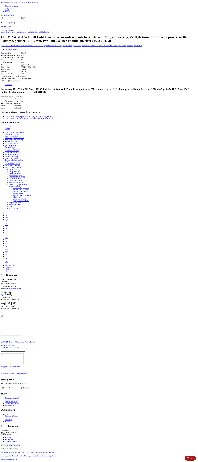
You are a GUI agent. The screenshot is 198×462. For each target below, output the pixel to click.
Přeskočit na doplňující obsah (28, 2)
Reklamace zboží (10, 405)
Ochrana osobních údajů (37, 452)
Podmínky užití (23, 452)
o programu (4, 367)
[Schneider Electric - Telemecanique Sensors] (18, 342)
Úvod (3, 32)
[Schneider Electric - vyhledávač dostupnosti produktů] (14, 373)
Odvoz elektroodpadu (12, 400)
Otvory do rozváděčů (12, 403)
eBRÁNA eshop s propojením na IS (31, 456)
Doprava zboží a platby (12, 398)
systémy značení (27, 32)
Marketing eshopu (50, 456)
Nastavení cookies (11, 441)
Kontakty (8, 437)
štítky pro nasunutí (46, 116)
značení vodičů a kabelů (41, 32)
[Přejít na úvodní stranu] (7, 15)
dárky (19, 367)
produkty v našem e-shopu (10, 347)
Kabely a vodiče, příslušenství (14, 116)
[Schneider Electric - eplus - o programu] (12, 363)
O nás (7, 414)
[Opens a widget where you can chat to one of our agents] (190, 458)
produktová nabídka (8, 345)
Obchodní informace (11, 416)
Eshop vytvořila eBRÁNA (9, 456)
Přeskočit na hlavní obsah (9, 2)
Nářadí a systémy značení (13, 32)
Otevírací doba (10, 418)
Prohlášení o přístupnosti (9, 452)
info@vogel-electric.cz (13, 288)
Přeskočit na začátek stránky (10, 459)
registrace (12, 367)
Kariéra (7, 421)
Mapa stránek (9, 439)
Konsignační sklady (11, 402)
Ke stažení (8, 420)
